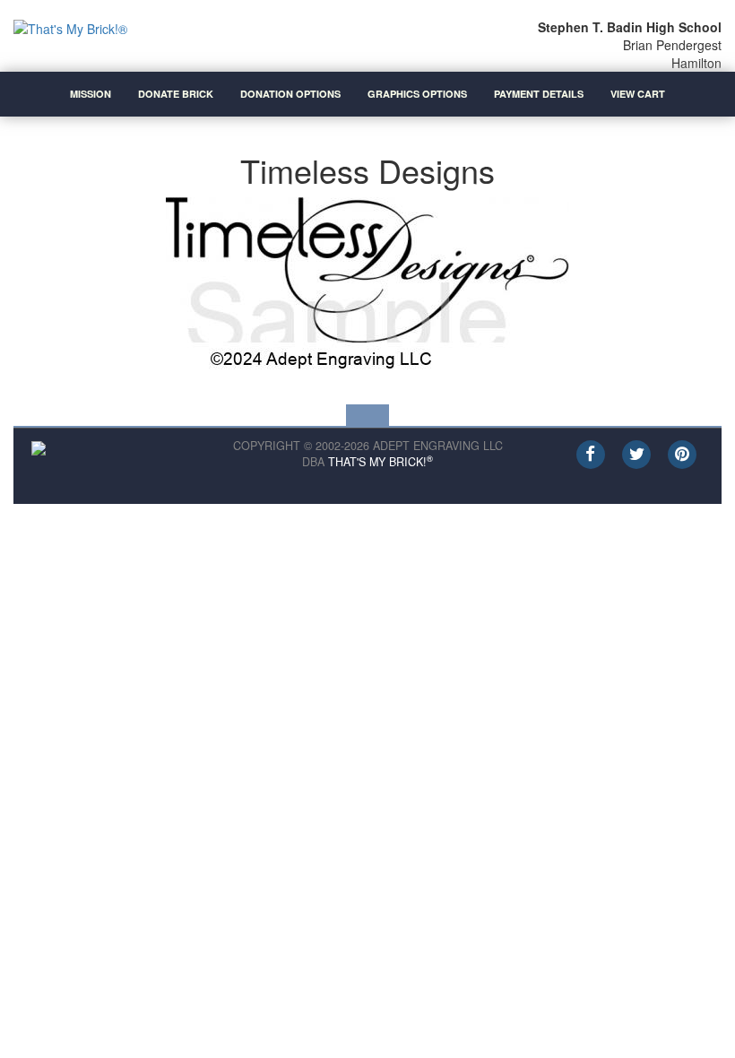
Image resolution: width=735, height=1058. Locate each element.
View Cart (637, 93)
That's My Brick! (380, 462)
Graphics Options (417, 93)
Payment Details (539, 93)
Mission (90, 93)
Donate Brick (175, 93)
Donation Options (290, 93)
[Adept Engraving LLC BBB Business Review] (38, 446)
